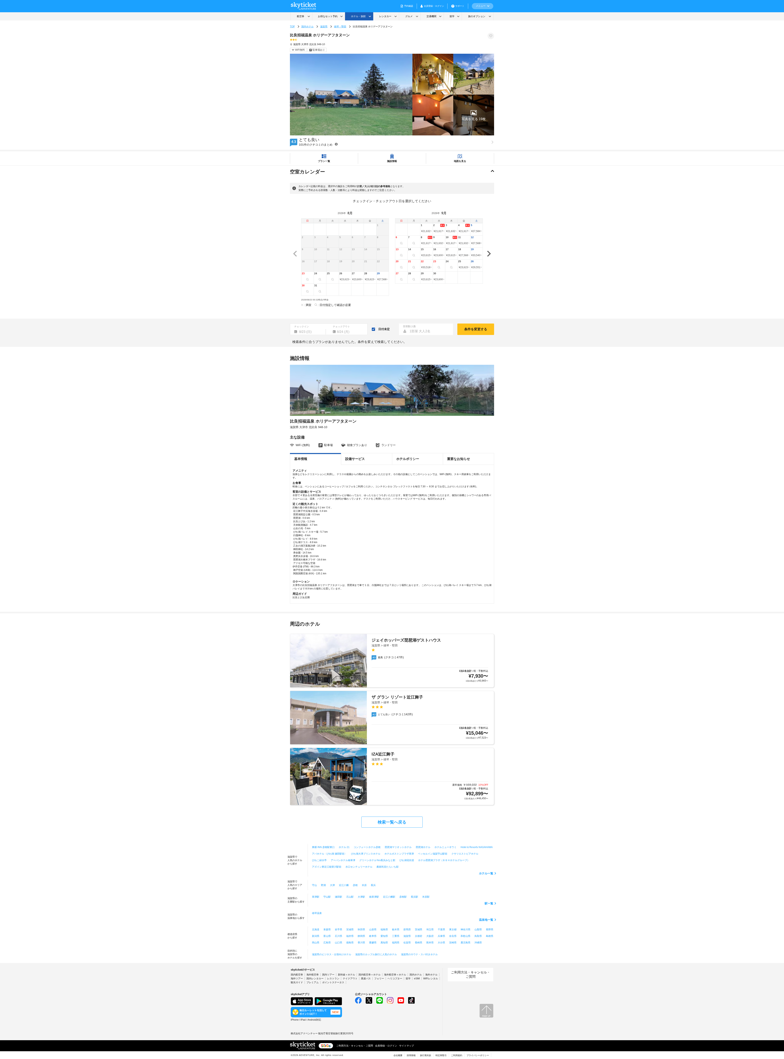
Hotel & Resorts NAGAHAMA (477, 847)
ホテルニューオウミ (445, 847)
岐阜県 (372, 936)
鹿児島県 (465, 942)
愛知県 (384, 936)
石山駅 (350, 896)
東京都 (453, 929)
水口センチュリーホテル (358, 866)
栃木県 (395, 929)
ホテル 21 (344, 847)
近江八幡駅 (389, 896)
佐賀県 (407, 942)
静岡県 (361, 936)
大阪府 (430, 936)
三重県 (395, 936)
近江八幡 (344, 885)
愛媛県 (372, 942)
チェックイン (301, 326)
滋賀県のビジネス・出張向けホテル (331, 954)
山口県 (338, 942)
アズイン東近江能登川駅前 (326, 866)
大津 (332, 885)
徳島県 (350, 942)
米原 (364, 885)
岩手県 (338, 929)
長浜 (373, 885)
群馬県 (407, 929)
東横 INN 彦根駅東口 (323, 847)
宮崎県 (453, 942)
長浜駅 (414, 896)
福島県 (384, 929)
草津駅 (315, 896)
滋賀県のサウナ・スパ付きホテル (419, 954)
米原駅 (426, 896)
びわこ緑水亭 (319, 860)
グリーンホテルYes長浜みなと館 (377, 860)
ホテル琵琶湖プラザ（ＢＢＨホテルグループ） (444, 860)
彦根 (355, 885)
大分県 (441, 942)
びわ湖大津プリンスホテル (365, 853)
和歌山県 (465, 936)
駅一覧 (489, 903)
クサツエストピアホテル (464, 853)
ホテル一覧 (486, 873)
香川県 (361, 942)
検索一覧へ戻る (392, 822)
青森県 (327, 929)
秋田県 (361, 929)
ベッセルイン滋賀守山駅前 (432, 853)
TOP (292, 26)
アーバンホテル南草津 (343, 860)
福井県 (350, 936)
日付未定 (384, 329)
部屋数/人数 (409, 326)
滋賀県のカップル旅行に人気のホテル (376, 954)
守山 (314, 885)
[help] (336, 144)
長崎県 (418, 942)
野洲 (323, 885)
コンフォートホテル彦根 (367, 847)
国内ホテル (307, 26)
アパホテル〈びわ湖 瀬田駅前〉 (329, 853)
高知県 (384, 942)
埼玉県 (430, 929)
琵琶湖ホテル (423, 847)
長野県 (489, 929)
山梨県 (478, 929)
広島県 (327, 942)
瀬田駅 (338, 896)
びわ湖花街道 (406, 860)
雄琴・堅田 (340, 26)
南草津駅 (374, 896)
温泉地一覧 (486, 919)
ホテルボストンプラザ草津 (399, 853)
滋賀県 (323, 26)
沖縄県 (478, 942)
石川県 (338, 936)
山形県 (372, 929)
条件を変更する (475, 329)
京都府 (418, 936)
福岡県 (395, 942)
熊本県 (430, 942)
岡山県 (315, 942)
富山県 (327, 936)
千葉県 (441, 929)
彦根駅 (403, 896)
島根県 (489, 936)
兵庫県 (441, 936)
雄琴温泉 (317, 913)
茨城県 (418, 929)
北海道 (315, 929)
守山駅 (327, 896)
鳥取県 (478, 936)
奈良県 (453, 936)
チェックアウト (341, 326)
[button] (473, 115)
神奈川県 (465, 929)
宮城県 (350, 929)
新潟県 (315, 936)
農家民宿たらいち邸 (387, 866)
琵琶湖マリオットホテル (398, 847)
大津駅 (361, 896)
